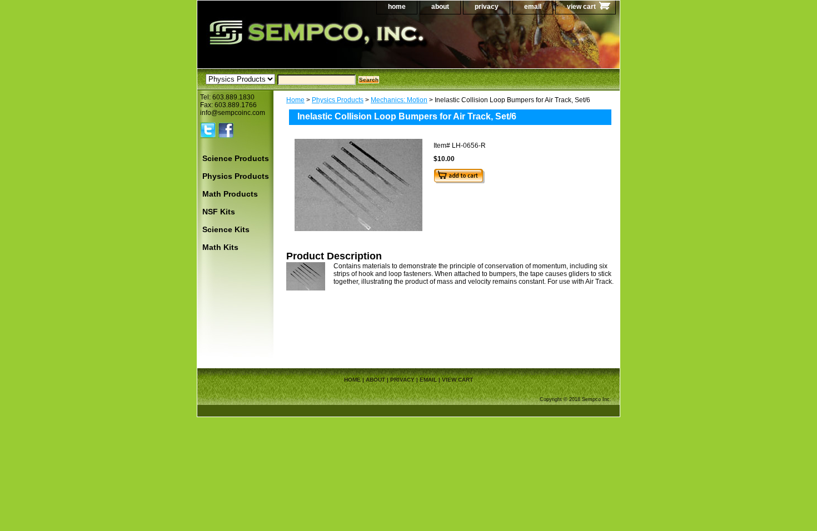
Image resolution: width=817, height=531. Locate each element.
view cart (581, 7)
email (532, 7)
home (397, 7)
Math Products (230, 193)
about (440, 7)
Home (295, 100)
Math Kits (220, 247)
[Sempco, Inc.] (336, 44)
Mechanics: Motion (399, 100)
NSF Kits (218, 211)
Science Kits (226, 229)
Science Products (235, 158)
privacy (487, 7)
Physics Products (337, 100)
